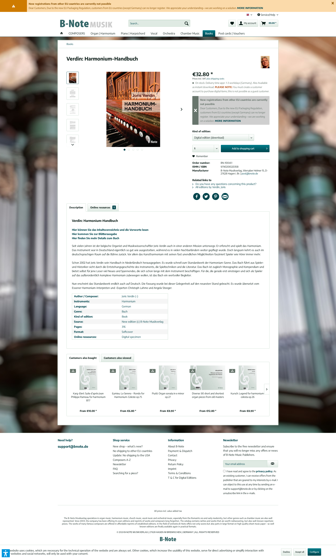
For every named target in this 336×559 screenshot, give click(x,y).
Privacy (172, 459)
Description (76, 207)
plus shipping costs (215, 78)
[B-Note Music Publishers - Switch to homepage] (85, 24)
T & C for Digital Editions (182, 477)
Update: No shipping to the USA (131, 455)
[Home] (61, 33)
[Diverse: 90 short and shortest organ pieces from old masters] (208, 377)
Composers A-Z (122, 459)
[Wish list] (232, 23)
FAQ (115, 468)
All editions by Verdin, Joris (210, 187)
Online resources (102, 207)
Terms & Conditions (179, 473)
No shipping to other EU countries (132, 450)
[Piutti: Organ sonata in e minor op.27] (168, 377)
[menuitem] (159, 23)
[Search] (186, 23)
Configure (314, 552)
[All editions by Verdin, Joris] (265, 62)
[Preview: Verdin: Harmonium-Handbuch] (72, 78)
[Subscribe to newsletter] (272, 463)
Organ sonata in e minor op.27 (168, 395)
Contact (172, 455)
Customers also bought (83, 357)
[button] (6, 553)
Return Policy (175, 464)
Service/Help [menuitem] (268, 14)
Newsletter (119, 464)
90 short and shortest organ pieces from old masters (208, 395)
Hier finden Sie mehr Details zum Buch (95, 238)
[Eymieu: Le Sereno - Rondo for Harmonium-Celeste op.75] (128, 377)
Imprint (172, 468)
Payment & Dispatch (180, 450)
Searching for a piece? (125, 473)
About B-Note (176, 446)
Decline (286, 552)
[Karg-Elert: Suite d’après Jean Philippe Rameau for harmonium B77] (88, 377)
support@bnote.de (73, 446)
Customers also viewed (117, 357)
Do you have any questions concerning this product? (225, 183)
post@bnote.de (249, 173)
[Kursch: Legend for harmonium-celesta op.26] (247, 377)
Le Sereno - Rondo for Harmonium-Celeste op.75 (128, 395)
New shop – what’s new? (128, 446)
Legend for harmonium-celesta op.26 (248, 395)
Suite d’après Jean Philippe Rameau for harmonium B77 (88, 397)
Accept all (299, 552)
